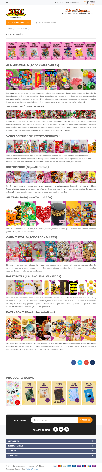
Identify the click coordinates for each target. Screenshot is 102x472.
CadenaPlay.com (32, 469)
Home (10, 28)
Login (59, 2)
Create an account (71, 2)
